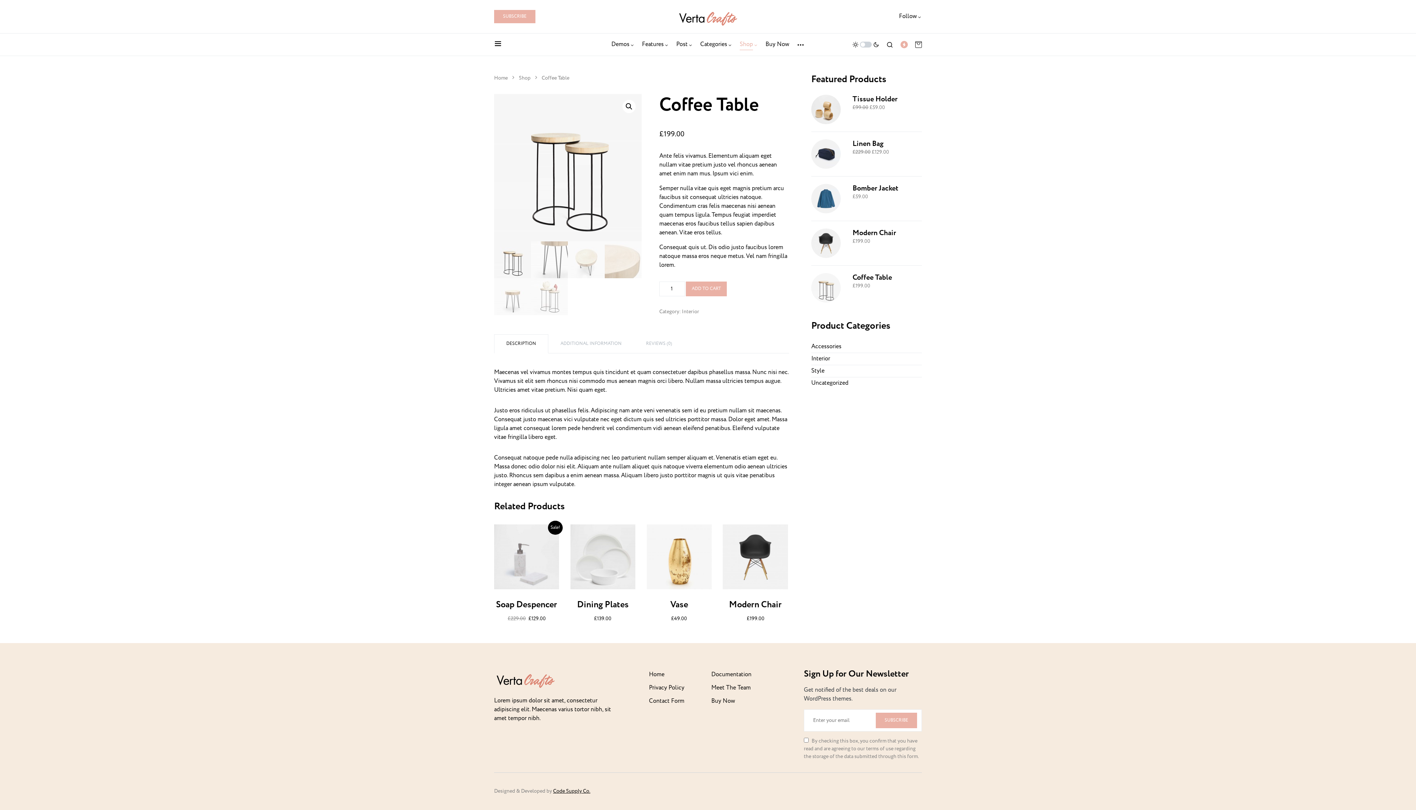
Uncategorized (829, 383)
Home (501, 78)
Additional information (591, 344)
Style (818, 371)
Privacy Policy (666, 688)
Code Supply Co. (571, 791)
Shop (525, 78)
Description (521, 344)
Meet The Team (731, 688)
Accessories (826, 346)
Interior (690, 311)
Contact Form (666, 701)
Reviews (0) (659, 344)
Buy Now (723, 701)
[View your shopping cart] (918, 44)
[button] (498, 44)
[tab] (521, 343)
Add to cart (706, 289)
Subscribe (515, 16)
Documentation (731, 674)
